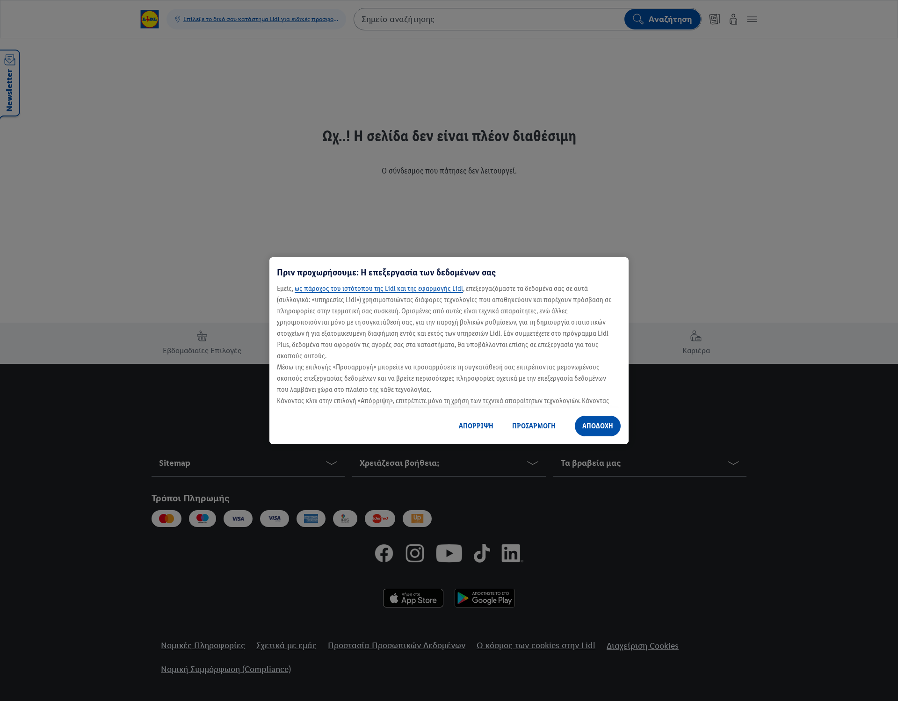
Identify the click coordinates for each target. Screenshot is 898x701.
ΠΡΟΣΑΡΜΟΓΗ (534, 425)
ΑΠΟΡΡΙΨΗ (476, 425)
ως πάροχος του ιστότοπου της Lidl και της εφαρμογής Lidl (379, 288)
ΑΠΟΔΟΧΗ (597, 425)
